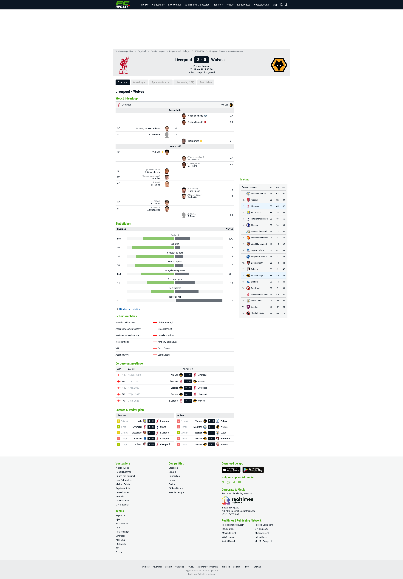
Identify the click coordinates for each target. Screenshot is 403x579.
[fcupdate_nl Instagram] (228, 482)
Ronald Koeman (123, 472)
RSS (247, 567)
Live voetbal (174, 4)
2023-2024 (199, 51)
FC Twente (121, 544)
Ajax (118, 519)
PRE (124, 375)
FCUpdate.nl (228, 529)
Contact (168, 567)
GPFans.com (261, 529)
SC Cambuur (122, 523)
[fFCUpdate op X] (234, 482)
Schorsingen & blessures (196, 4)
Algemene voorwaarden (208, 567)
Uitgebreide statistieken (130, 309)
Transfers (218, 4)
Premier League (157, 51)
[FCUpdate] (123, 4)
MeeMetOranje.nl (263, 541)
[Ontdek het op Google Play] (253, 470)
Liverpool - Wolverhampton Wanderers (226, 51)
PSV (118, 527)
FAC (123, 394)
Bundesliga (174, 476)
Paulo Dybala (122, 500)
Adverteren (157, 567)
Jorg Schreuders (124, 480)
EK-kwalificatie (176, 488)
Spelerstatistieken (161, 82)
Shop (275, 4)
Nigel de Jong (122, 468)
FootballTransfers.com (233, 525)
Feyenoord (121, 515)
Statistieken (206, 82)
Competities (158, 4)
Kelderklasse (243, 4)
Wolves (225, 104)
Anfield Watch (229, 541)
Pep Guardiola (123, 488)
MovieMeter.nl (229, 533)
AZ (117, 548)
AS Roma (120, 540)
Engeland (142, 51)
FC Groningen (122, 532)
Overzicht (123, 82)
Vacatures (179, 567)
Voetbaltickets (261, 4)
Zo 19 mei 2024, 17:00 (201, 69)
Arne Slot (120, 496)
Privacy (191, 567)
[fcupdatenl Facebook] (222, 482)
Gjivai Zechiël (122, 504)
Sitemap (257, 567)
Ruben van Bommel (125, 476)
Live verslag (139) (185, 82)
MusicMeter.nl (262, 533)
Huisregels (225, 567)
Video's (229, 4)
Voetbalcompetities (124, 51)
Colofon (236, 567)
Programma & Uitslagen (179, 51)
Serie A (172, 484)
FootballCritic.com (264, 525)
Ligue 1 (172, 472)
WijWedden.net (229, 537)
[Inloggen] (285, 4)
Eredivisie (173, 468)
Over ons (146, 567)
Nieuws (144, 4)
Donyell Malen (122, 492)
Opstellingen (139, 82)
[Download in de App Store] (231, 470)
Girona (119, 552)
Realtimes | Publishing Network (201, 574)
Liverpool (126, 104)
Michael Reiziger (124, 484)
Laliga (172, 480)
